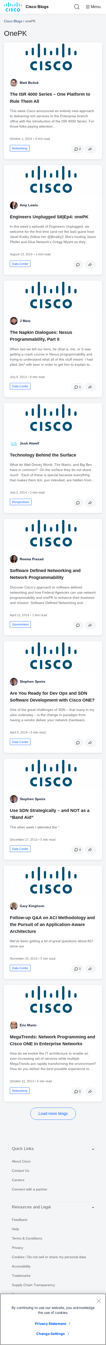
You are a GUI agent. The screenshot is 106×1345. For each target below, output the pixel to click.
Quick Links (23, 1148)
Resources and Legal (31, 1207)
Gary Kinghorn (32, 906)
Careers (18, 1180)
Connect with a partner (29, 1189)
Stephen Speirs (32, 681)
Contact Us (20, 1171)
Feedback (19, 1220)
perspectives (20, 502)
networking (19, 148)
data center (20, 263)
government (20, 624)
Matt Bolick (29, 83)
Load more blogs (53, 1113)
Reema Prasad (32, 559)
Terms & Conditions (27, 1238)
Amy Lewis (29, 205)
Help (15, 1229)
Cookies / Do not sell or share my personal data (49, 1257)
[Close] (98, 1300)
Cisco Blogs (37, 7)
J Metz (25, 321)
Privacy (17, 1248)
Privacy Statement (50, 1323)
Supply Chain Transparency (33, 1285)
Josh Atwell (29, 443)
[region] (53, 1319)
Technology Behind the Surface (43, 455)
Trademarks (21, 1276)
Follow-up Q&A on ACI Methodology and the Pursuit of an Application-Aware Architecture (52, 924)
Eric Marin (28, 1025)
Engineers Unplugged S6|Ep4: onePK (49, 216)
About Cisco (21, 1161)
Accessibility (21, 1266)
